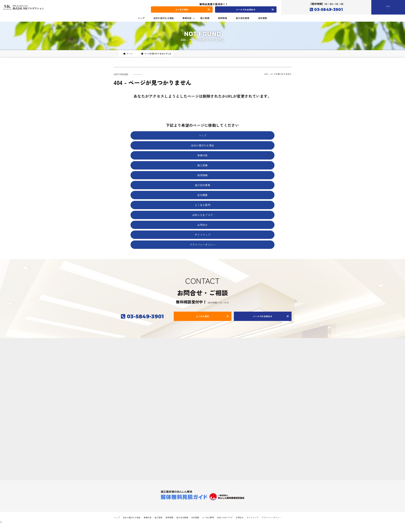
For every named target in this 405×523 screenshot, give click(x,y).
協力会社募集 (242, 18)
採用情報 (222, 18)
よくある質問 (202, 205)
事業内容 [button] (186, 18)
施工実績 (204, 18)
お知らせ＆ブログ (202, 215)
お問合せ (202, 225)
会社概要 (262, 18)
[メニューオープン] (383, 6)
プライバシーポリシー (202, 244)
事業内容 (147, 517)
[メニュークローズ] (384, 7)
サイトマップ (202, 235)
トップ (141, 18)
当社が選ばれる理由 (163, 18)
